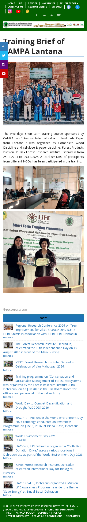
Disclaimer (73, 516)
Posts (43, 318)
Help (9, 512)
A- (51, 15)
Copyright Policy (49, 512)
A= (44, 15)
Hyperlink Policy (17, 516)
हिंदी (58, 15)
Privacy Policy (25, 512)
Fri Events (8, 337)
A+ (37, 15)
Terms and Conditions (47, 516)
